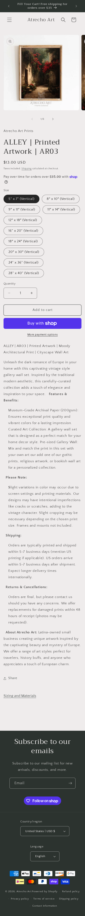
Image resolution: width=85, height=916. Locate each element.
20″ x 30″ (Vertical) (23, 252)
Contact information (44, 905)
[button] (9, 20)
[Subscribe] (70, 783)
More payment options (42, 334)
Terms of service (44, 898)
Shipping (26, 168)
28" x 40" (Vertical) (23, 273)
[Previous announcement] (9, 6)
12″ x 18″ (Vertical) (22, 220)
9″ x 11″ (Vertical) (21, 209)
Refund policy (71, 891)
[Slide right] (53, 119)
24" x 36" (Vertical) (23, 262)
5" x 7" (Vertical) (21, 199)
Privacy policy (20, 898)
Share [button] (12, 678)
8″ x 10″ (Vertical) (61, 199)
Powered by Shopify (45, 891)
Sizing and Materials (20, 696)
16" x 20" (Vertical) (23, 231)
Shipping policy (69, 898)
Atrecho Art (24, 891)
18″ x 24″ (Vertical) (23, 241)
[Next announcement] (76, 6)
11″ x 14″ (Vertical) (61, 209)
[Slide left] (32, 119)
